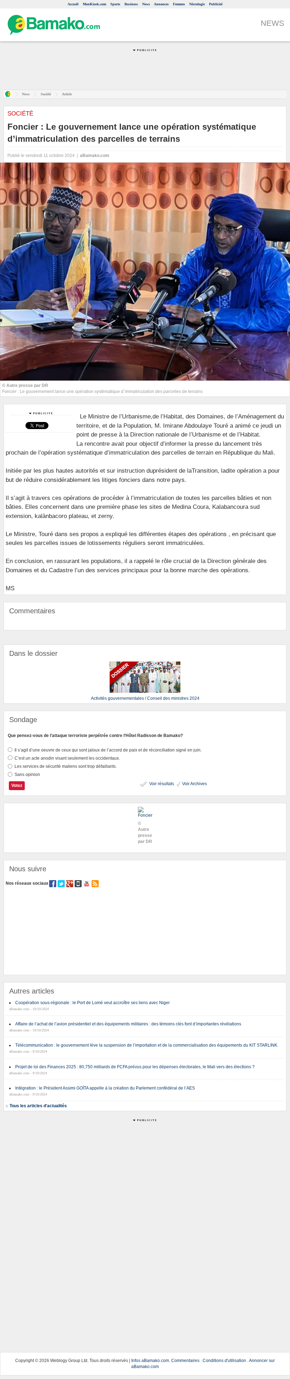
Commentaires (185, 1360)
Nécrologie (197, 4)
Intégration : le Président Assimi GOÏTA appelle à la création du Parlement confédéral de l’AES (105, 1088)
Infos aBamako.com (150, 1360)
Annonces (161, 4)
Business (131, 4)
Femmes (179, 4)
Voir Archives (194, 783)
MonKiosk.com (94, 4)
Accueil (73, 4)
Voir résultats (161, 783)
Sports (115, 4)
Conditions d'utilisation (224, 1360)
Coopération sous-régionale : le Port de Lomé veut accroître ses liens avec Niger (92, 1002)
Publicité (215, 4)
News (146, 4)
